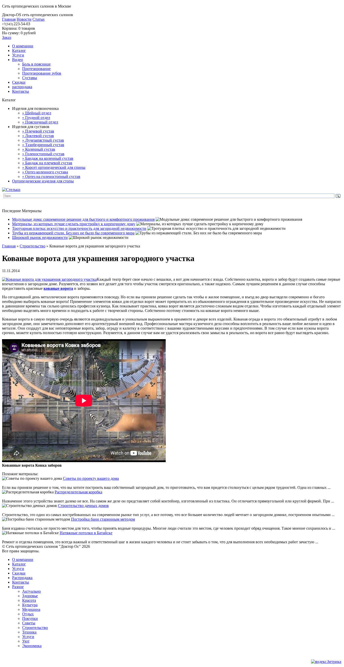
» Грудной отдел (36, 117)
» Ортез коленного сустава (45, 172)
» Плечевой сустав (38, 131)
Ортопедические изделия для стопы (43, 181)
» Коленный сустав (38, 149)
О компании (22, 46)
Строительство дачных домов (83, 505)
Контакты (20, 91)
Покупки (30, 618)
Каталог (19, 50)
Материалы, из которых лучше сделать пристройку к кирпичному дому (73, 224)
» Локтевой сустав (38, 136)
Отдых (28, 614)
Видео (17, 59)
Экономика (32, 646)
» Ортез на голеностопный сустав (51, 176)
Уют (25, 641)
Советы (28, 623)
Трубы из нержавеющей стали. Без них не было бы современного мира (73, 233)
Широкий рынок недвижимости (40, 237)
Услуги (18, 55)
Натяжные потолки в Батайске (86, 533)
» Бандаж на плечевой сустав (47, 163)
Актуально (31, 591)
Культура (30, 605)
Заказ (6, 37)
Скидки (18, 82)
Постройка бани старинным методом (103, 519)
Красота (29, 600)
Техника (29, 632)
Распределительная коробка (78, 492)
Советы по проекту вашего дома (91, 478)
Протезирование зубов (41, 73)
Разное (18, 587)
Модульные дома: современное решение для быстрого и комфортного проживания (83, 219)
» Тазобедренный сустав (43, 145)
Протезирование (36, 69)
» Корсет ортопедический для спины (53, 167)
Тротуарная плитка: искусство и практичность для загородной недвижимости (79, 228)
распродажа (22, 87)
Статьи (38, 19)
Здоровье (30, 596)
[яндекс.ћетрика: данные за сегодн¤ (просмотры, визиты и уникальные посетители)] (326, 661)
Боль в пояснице (36, 64)
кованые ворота (58, 288)
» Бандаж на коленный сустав (47, 158)
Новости (24, 19)
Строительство (32, 246)
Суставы (29, 78)
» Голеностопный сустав (43, 154)
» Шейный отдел (36, 113)
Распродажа (22, 578)
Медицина (31, 609)
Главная (9, 19)
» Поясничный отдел (40, 122)
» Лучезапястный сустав (43, 140)
